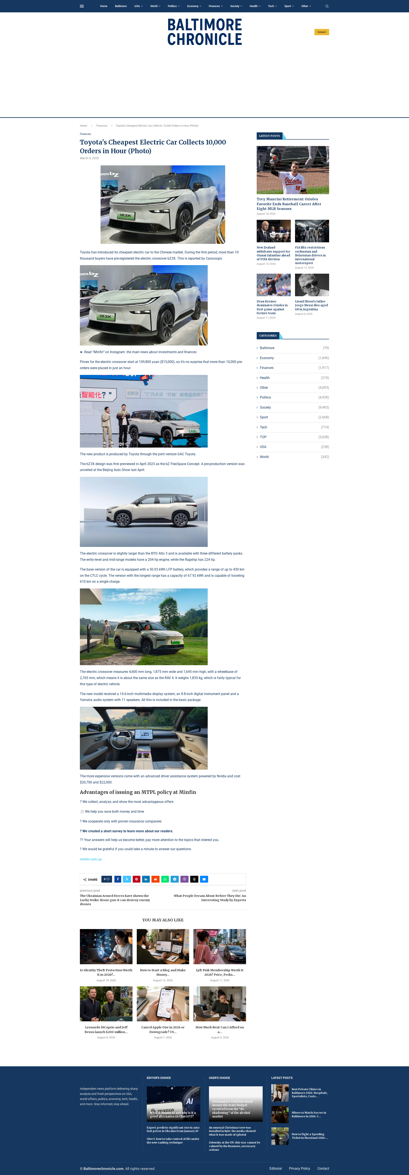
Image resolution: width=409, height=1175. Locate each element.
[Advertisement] (204, 81)
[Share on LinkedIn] (146, 879)
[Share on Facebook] (117, 879)
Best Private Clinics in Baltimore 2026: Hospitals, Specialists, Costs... (309, 1093)
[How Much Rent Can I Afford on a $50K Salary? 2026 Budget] (219, 1003)
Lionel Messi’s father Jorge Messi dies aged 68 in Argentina (311, 305)
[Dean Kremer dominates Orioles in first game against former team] (274, 285)
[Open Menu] (82, 6)
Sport (287, 6)
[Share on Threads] (194, 879)
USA (137, 6)
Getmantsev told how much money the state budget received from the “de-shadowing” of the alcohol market (232, 1109)
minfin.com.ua (91, 859)
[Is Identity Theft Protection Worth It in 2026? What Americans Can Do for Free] (106, 946)
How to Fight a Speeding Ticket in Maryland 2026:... (310, 1136)
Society (234, 6)
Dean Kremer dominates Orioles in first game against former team (272, 307)
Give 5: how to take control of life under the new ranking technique (173, 1140)
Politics (172, 6)
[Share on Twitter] (127, 879)
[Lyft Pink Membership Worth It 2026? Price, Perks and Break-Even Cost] (219, 946)
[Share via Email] (204, 879)
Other (304, 6)
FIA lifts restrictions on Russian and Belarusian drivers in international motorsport (310, 255)
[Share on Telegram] (175, 879)
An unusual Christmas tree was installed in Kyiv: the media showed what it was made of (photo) (232, 1131)
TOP (294, 437)
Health (254, 6)
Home (103, 6)
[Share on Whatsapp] (165, 879)
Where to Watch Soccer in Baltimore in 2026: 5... (309, 1114)
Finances (214, 6)
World (153, 6)
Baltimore (121, 6)
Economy (192, 6)
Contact (322, 32)
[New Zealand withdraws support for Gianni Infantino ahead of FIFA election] (274, 231)
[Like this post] (108, 879)
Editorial (275, 1168)
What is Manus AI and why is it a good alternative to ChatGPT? (173, 1115)
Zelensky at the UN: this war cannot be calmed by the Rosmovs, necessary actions (234, 1146)
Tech (271, 6)
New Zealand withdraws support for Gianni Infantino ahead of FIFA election (273, 253)
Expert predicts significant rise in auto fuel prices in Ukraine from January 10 (173, 1129)
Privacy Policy (299, 1168)
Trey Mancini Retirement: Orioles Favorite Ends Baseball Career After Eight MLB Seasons (289, 204)
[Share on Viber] (184, 879)
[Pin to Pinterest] (136, 879)
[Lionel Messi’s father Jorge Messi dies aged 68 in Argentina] (312, 285)
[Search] (327, 6)
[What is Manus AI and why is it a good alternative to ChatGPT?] (173, 1104)
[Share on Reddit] (155, 879)
